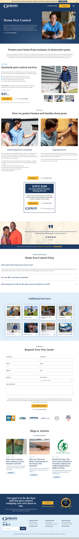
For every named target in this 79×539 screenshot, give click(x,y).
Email (42, 363)
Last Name (43, 356)
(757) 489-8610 (12, 32)
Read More (10, 472)
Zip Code (8, 377)
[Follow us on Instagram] (9, 525)
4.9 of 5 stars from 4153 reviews (44, 246)
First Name (9, 356)
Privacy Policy (34, 534)
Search (23, 528)
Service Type (43, 377)
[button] (48, 98)
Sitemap (63, 534)
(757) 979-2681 (48, 203)
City (41, 370)
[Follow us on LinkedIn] (6, 525)
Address (8, 370)
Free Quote (64, 6)
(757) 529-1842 (33, 526)
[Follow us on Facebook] (3, 525)
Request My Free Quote (39, 405)
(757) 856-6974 (66, 526)
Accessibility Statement (54, 534)
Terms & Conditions (43, 534)
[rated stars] (57, 247)
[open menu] (73, 6)
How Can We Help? (10, 384)
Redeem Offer (33, 203)
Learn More (63, 1)
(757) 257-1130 (49, 526)
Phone (8, 363)
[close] (76, 1)
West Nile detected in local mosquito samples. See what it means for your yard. (34, 1)
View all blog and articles (40, 435)
